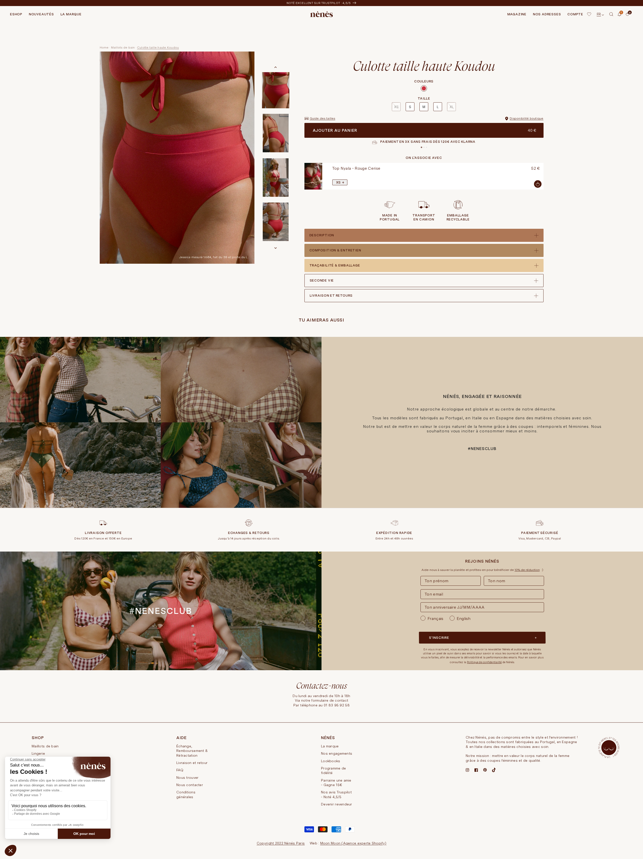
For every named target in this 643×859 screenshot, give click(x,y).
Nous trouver (187, 778)
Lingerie (38, 753)
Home (104, 47)
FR (599, 14)
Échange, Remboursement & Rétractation (192, 750)
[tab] (421, 147)
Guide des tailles (322, 118)
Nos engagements (336, 753)
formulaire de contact (329, 700)
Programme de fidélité (333, 770)
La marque (330, 746)
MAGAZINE (516, 14)
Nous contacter (189, 785)
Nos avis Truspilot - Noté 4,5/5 (336, 794)
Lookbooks (330, 761)
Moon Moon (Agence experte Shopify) (353, 843)
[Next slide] (276, 248)
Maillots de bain (123, 47)
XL (452, 107)
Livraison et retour (191, 763)
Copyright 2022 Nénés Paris (281, 843)
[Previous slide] (303, 176)
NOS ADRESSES (547, 14)
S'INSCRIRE (439, 638)
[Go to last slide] (276, 67)
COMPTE (575, 14)
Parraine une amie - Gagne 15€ (336, 782)
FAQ (179, 770)
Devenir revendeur (336, 804)
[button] (611, 14)
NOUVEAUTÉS (41, 14)
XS (396, 107)
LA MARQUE (71, 14)
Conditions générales (185, 794)
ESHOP (16, 14)
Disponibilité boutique (526, 118)
